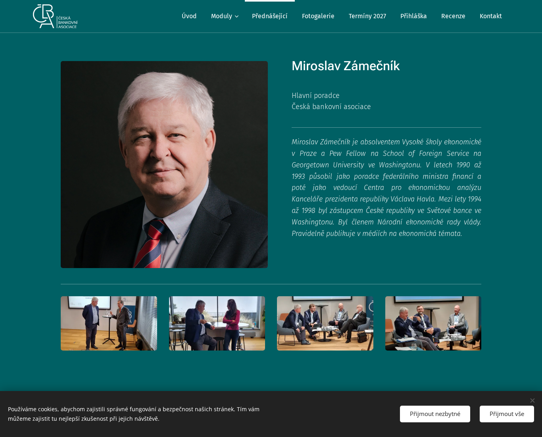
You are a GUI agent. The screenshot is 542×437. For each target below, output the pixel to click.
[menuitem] (189, 16)
